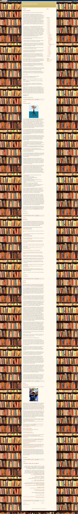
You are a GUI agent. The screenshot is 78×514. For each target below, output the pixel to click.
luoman (40, 508)
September (49, 37)
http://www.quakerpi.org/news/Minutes (28, 429)
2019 (48, 26)
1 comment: (32, 278)
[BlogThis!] (36, 215)
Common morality (26, 103)
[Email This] (35, 99)
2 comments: (32, 99)
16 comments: (32, 215)
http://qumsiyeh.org (25, 276)
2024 (48, 21)
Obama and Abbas (26, 10)
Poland (24, 282)
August (49, 46)
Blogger (45, 508)
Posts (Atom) (27, 504)
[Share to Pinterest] (38, 99)
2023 (48, 22)
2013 (48, 33)
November (49, 35)
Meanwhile (25, 219)
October (49, 36)
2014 (48, 32)
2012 (48, 55)
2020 (48, 25)
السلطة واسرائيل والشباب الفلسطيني (31, 463)
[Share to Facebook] (37, 99)
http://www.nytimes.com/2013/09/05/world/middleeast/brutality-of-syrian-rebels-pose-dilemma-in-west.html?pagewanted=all (33, 447)
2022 (48, 23)
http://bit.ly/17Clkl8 (25, 443)
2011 (48, 56)
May (48, 49)
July (48, 47)
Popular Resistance (30, 4)
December (49, 34)
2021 (48, 24)
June (48, 48)
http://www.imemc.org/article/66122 (27, 229)
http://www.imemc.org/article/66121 (27, 236)
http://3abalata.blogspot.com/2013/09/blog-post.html (37, 474)
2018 (48, 27)
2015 (48, 31)
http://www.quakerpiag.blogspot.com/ (28, 430)
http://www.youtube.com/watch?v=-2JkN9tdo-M (37, 409)
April (49, 50)
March (49, 51)
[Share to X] (36, 99)
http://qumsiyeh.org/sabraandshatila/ (27, 235)
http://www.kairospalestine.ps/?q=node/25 (28, 432)
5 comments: (32, 459)
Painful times (25, 385)
